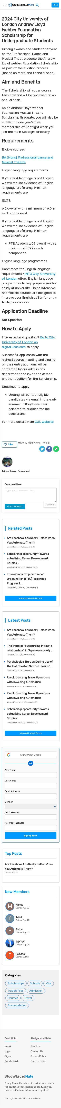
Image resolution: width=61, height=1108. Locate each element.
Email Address (12, 791)
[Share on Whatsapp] (56, 449)
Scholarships (16, 983)
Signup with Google (30, 754)
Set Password (12, 812)
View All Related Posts (30, 598)
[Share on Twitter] (42, 449)
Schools (35, 983)
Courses (13, 998)
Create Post (11, 1061)
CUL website (44, 422)
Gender (9, 802)
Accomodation (17, 1005)
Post (55, 5)
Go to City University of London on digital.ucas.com (28, 342)
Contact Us (36, 1051)
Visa (48, 983)
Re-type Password (14, 823)
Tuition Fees (15, 990)
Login (8, 1051)
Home (8, 1046)
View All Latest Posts (31, 733)
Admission (36, 990)
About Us (35, 1046)
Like (10, 444)
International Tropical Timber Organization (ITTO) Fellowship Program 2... (26, 579)
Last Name (10, 780)
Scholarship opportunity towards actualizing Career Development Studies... (28, 558)
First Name (10, 770)
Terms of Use (37, 1061)
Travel (28, 998)
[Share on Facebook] (49, 449)
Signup (8, 1056)
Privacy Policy (38, 1056)
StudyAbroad (19, 1076)
